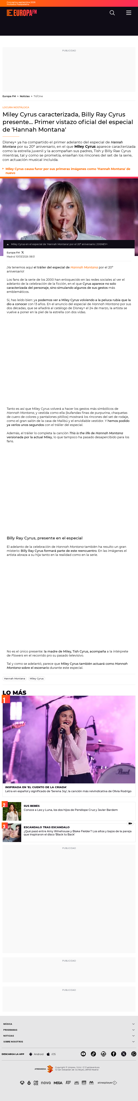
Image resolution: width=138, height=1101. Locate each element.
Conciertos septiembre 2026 (21, 2)
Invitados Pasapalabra (18, 4)
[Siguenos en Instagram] (103, 1055)
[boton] (102, 1024)
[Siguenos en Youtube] (83, 1055)
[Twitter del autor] (22, 252)
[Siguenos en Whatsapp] (133, 1055)
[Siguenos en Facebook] (113, 1055)
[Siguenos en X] (123, 1055)
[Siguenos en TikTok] (93, 1055)
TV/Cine (38, 96)
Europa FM (9, 96)
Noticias (25, 96)
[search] (112, 12)
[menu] (128, 12)
